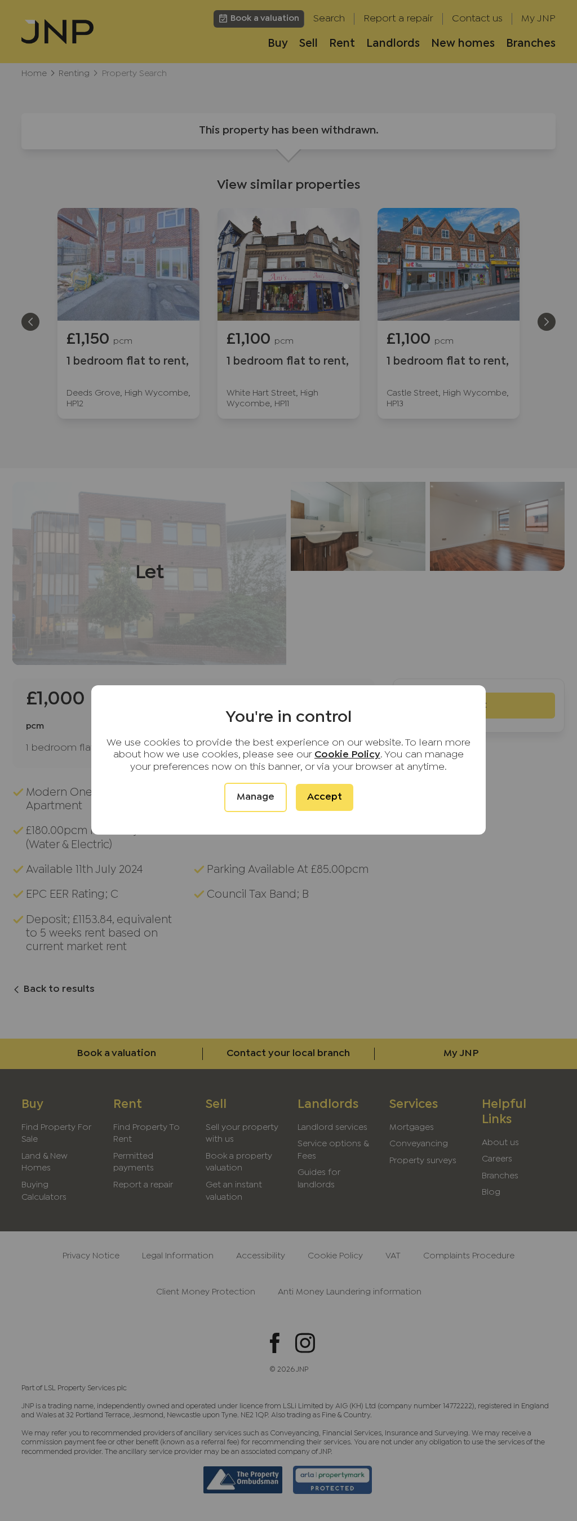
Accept (324, 797)
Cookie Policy (347, 755)
